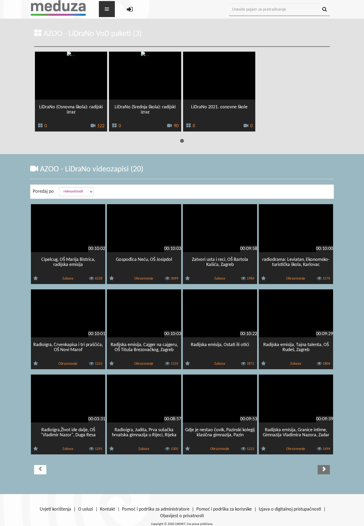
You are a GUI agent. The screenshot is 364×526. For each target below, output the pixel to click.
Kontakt (107, 509)
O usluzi (85, 509)
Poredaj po (43, 191)
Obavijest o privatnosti (182, 516)
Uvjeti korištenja (55, 509)
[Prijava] (129, 9)
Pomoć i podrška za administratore (155, 509)
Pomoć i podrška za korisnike (224, 509)
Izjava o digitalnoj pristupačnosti (290, 509)
